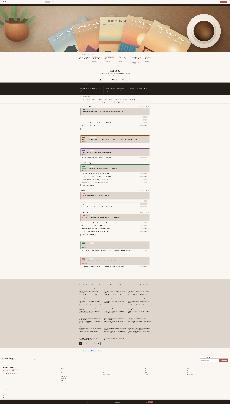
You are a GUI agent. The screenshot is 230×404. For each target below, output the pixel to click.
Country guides (190, 372)
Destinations (32, 1)
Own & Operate (26, 1)
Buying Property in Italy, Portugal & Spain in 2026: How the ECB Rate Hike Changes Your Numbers (139, 329)
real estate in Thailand (126, 102)
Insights (38, 1)
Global (62, 368)
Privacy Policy (117, 402)
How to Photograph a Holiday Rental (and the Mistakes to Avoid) (139, 305)
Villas (104, 372)
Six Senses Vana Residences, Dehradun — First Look (88, 331)
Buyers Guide (106, 102)
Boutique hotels (148, 368)
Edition (212, 1)
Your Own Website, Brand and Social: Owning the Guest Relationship (89, 309)
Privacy (4, 395)
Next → (98, 343)
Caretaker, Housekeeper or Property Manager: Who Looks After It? (114, 299)
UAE (62, 382)
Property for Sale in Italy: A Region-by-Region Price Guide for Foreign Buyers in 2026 (114, 312)
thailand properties (118, 102)
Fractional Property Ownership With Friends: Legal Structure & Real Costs (113, 322)
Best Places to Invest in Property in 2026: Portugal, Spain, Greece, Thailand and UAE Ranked (90, 322)
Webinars (147, 372)
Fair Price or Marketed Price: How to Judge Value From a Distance (89, 289)
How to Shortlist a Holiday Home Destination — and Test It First (139, 292)
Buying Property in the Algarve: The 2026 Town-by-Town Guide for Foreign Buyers (114, 315)
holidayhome (8, 367)
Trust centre (5, 393)
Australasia (63, 378)
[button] (148, 117)
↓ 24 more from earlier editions (88, 234)
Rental (105, 99)
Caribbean (63, 372)
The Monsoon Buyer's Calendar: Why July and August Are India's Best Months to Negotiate (89, 335)
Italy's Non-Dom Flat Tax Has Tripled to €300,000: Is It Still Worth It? (115, 339)
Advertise (48, 1)
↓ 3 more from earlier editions (88, 128)
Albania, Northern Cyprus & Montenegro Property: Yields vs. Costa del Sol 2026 (139, 322)
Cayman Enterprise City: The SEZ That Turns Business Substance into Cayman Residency (89, 312)
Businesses (147, 370)
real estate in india (141, 102)
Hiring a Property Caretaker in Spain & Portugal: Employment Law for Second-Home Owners (88, 325)
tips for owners (99, 102)
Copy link (106, 350)
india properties (134, 102)
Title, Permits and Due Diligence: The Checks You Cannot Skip (114, 289)
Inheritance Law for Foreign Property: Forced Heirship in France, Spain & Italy (139, 325)
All (82, 99)
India (62, 380)
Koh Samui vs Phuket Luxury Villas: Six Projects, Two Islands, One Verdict (139, 335)
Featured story (111, 102)
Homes (104, 368)
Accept (151, 402)
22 (94, 343)
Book (43, 1)
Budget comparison (191, 368)
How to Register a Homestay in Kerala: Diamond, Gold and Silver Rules (139, 309)
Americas (63, 370)
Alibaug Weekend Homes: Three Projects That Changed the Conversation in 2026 (114, 332)
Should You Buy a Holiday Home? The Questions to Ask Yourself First (89, 292)
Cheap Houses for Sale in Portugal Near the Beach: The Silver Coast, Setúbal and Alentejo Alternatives (139, 315)
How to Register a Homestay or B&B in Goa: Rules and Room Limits (90, 285)
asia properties (148, 102)
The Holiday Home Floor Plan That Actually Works (113, 294)
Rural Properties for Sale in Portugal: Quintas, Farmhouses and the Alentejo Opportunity (114, 319)
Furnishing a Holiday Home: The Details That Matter (138, 294)
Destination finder (190, 370)
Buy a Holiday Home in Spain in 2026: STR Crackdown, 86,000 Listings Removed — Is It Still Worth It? (114, 335)
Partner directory (106, 374)
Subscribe (223, 1)
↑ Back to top (115, 273)
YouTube (13, 373)
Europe (62, 374)
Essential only (144, 402)
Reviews (111, 99)
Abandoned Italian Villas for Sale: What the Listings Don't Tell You (138, 312)
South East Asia (64, 376)
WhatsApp (86, 350)
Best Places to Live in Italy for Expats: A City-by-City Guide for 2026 (90, 315)
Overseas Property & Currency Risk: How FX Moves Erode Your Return (90, 329)
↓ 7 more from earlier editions (88, 185)
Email (100, 350)
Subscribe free (224, 360)
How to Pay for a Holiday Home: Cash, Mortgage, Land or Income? (114, 292)
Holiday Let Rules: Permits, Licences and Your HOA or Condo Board (114, 302)
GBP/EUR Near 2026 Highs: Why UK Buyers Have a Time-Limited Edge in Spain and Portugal (90, 339)
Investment (118, 99)
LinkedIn (93, 350)
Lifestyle (100, 99)
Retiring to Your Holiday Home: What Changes (136, 298)
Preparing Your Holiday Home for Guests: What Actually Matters (138, 302)
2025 (89, 102)
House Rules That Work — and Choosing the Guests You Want (90, 304)
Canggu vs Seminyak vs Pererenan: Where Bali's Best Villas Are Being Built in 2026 (139, 332)
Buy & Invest (18, 1)
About (4, 387)
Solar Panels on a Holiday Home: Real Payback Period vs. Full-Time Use (115, 325)
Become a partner (6, 391)
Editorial (88, 99)
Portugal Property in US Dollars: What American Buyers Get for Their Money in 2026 (90, 319)
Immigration (125, 99)
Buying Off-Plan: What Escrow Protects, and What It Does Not (90, 295)
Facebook (5, 373)
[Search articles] (52, 2)
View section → (147, 106)
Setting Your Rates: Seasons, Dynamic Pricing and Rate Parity (114, 305)
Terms (4, 397)
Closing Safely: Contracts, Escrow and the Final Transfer (138, 288)
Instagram (9, 373)
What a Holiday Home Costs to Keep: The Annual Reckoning (90, 298)
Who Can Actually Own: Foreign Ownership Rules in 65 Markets (138, 285)
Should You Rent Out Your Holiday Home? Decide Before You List (90, 302)
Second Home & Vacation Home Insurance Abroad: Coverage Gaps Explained (115, 329)
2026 (85, 102)
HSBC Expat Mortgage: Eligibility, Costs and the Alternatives (137, 319)
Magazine (147, 374)
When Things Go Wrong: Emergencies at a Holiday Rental (114, 308)
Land (104, 370)
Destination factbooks (191, 374)
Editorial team (6, 389)
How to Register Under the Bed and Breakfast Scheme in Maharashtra (114, 285)
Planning (94, 99)
